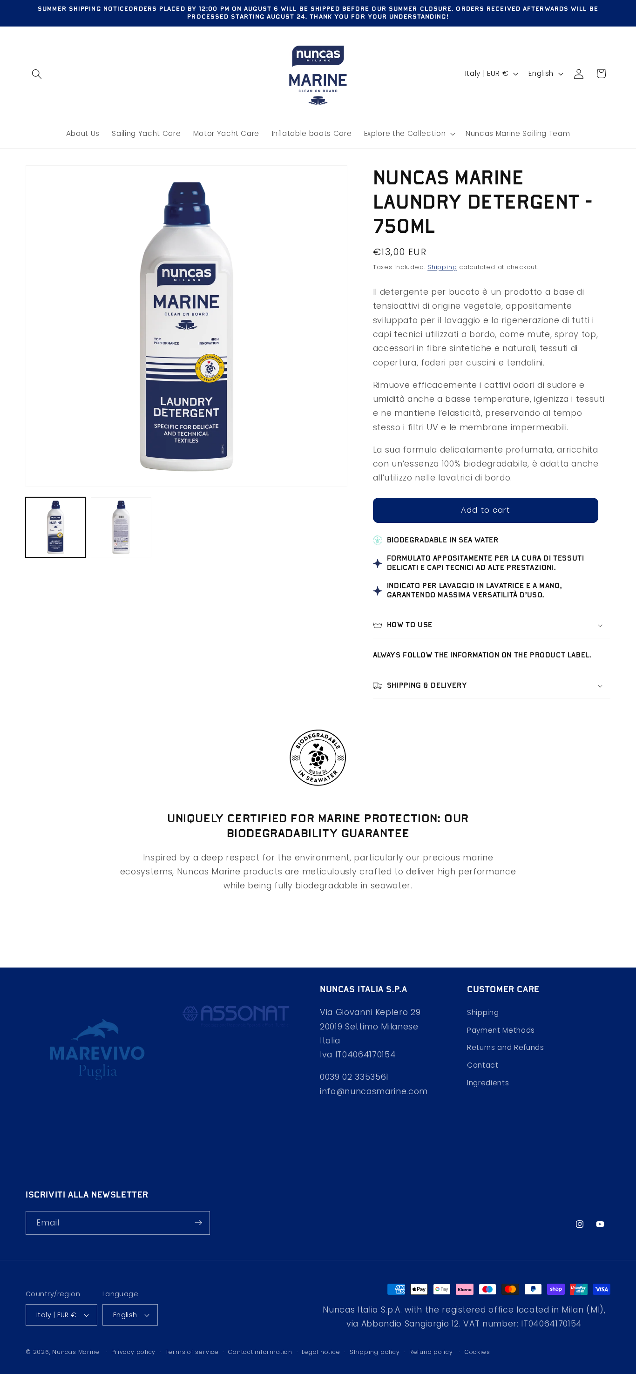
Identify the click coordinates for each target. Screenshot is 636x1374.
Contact (483, 1065)
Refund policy (431, 1352)
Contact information (260, 1352)
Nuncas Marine (76, 1352)
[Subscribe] (198, 1223)
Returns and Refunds (505, 1048)
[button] (37, 73)
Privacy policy (133, 1352)
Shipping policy (375, 1352)
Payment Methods (501, 1030)
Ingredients (488, 1083)
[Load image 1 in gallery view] (56, 527)
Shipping (442, 267)
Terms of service (192, 1352)
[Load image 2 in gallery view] (121, 527)
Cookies (477, 1352)
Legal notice (321, 1352)
